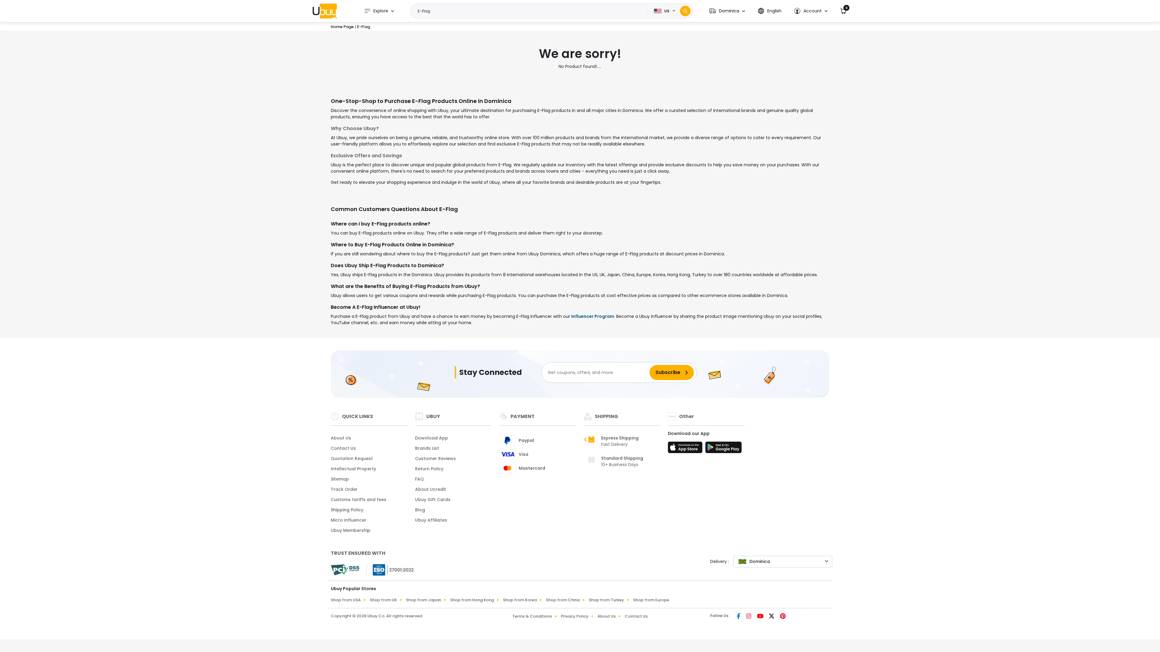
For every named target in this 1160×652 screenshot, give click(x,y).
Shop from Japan (423, 600)
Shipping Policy (347, 510)
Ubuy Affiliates (431, 520)
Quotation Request (352, 458)
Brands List (427, 448)
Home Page (342, 27)
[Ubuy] (325, 11)
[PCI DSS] (345, 569)
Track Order (344, 489)
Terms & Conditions (532, 616)
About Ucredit (430, 489)
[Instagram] (749, 617)
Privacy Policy (574, 616)
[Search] (685, 11)
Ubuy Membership (350, 530)
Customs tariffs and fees (358, 500)
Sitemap (340, 479)
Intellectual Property (353, 469)
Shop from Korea (520, 600)
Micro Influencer (348, 520)
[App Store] (686, 449)
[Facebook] (739, 617)
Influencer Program (592, 316)
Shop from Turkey (606, 600)
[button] (727, 11)
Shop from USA (346, 600)
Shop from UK (383, 600)
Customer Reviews (435, 458)
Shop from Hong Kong (472, 600)
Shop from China (563, 600)
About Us (341, 438)
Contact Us (343, 448)
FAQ (419, 479)
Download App (431, 438)
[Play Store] (723, 449)
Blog (420, 510)
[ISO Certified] (390, 570)
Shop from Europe (651, 600)
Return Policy (429, 469)
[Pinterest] (783, 617)
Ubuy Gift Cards (432, 500)
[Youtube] (761, 617)
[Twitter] (772, 617)
